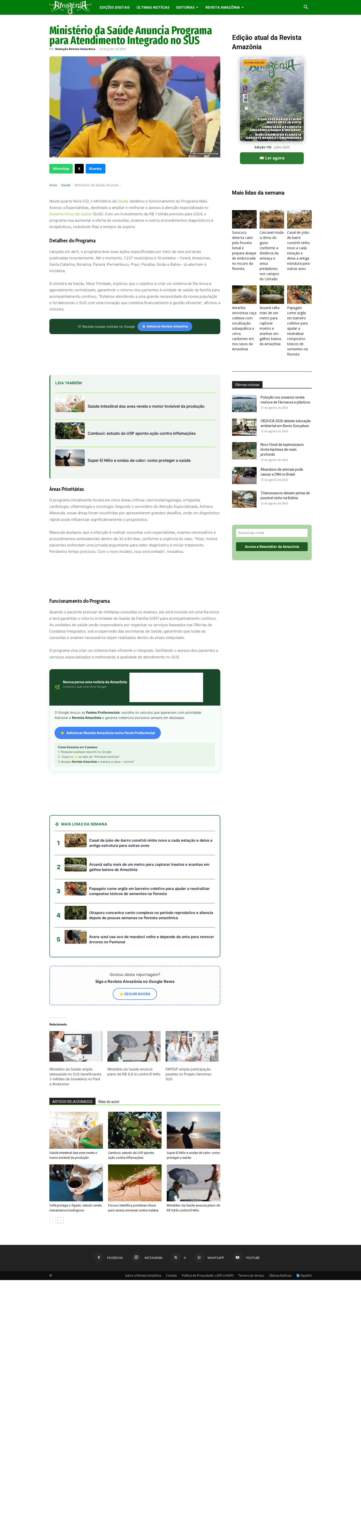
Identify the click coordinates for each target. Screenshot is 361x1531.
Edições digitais (115, 7)
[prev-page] (52, 1220)
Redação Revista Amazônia (75, 49)
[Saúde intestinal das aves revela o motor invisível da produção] (76, 1130)
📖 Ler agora (271, 158)
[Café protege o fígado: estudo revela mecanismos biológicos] (76, 1182)
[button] (306, 7)
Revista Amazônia (223, 7)
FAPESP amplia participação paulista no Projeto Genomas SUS (188, 1074)
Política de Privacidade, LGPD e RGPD (208, 1275)
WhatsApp (61, 168)
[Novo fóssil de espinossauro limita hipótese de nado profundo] (244, 450)
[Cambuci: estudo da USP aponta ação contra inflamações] (135, 1130)
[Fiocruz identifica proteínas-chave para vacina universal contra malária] (135, 1182)
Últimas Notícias (153, 7)
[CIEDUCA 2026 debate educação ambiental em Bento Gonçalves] (244, 427)
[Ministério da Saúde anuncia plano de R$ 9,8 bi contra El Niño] (133, 1046)
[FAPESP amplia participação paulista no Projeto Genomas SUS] (192, 1046)
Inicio (53, 185)
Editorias (185, 7)
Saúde (66, 185)
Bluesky (95, 168)
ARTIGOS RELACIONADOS (72, 1102)
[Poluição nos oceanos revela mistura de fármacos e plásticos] (244, 403)
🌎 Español (304, 1275)
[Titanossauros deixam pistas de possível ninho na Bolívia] (244, 499)
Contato (171, 1275)
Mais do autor (109, 1102)
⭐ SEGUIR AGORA (134, 994)
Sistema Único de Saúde (70, 214)
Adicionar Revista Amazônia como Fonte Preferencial (110, 733)
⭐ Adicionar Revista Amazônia (165, 326)
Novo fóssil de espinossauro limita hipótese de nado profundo (282, 449)
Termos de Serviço (251, 1275)
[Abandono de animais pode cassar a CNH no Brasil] (244, 475)
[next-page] (60, 1220)
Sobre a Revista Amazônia (143, 1275)
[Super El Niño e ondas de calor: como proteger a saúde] (193, 1130)
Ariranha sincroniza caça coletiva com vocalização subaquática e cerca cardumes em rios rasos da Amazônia (244, 328)
